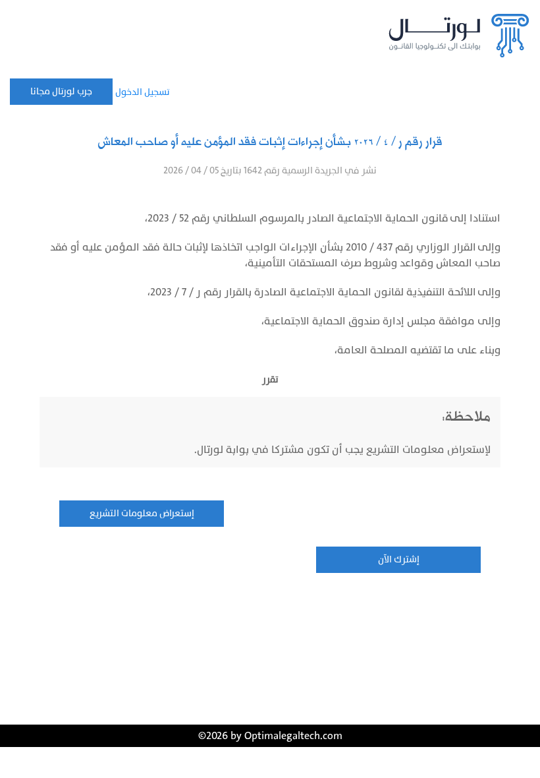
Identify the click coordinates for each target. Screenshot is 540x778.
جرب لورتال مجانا (61, 91)
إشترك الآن (398, 559)
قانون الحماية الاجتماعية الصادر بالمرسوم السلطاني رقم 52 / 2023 (298, 218)
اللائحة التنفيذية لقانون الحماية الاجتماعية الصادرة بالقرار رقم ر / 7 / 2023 (313, 292)
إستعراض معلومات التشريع (142, 513)
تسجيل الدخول (142, 92)
